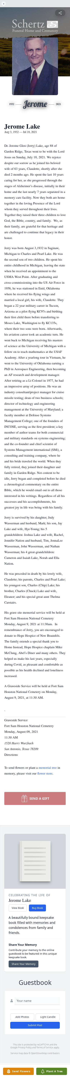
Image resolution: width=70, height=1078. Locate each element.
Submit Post (35, 1025)
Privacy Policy (25, 1047)
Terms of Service (44, 1047)
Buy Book (37, 908)
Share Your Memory (23, 964)
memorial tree (48, 767)
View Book (18, 908)
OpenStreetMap (39, 1053)
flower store (44, 773)
